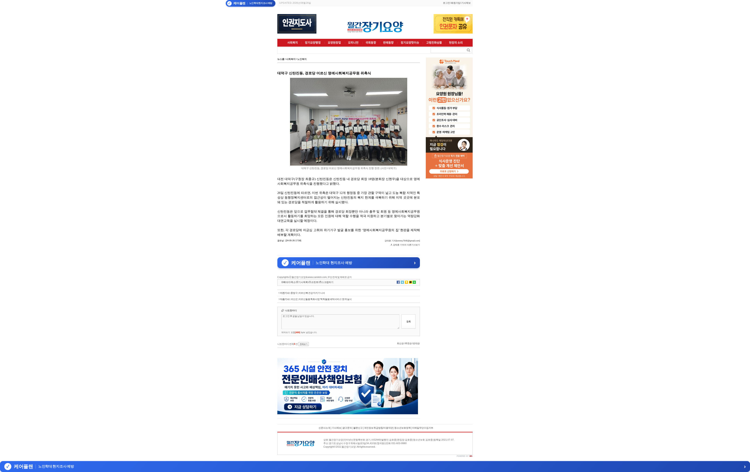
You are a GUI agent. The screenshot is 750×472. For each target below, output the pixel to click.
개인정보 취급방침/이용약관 (378, 428)
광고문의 (347, 428)
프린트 (314, 282)
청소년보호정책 (402, 428)
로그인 (446, 3)
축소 (293, 282)
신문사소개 (324, 428)
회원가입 (455, 3)
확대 (285, 282)
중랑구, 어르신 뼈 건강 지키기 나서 (308, 293)
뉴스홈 (280, 59)
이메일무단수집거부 (422, 428)
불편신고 (358, 428)
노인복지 (302, 59)
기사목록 (303, 282)
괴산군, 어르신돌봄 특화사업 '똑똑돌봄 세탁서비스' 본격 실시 (321, 299)
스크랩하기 (327, 282)
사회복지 (291, 59)
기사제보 (466, 3)
